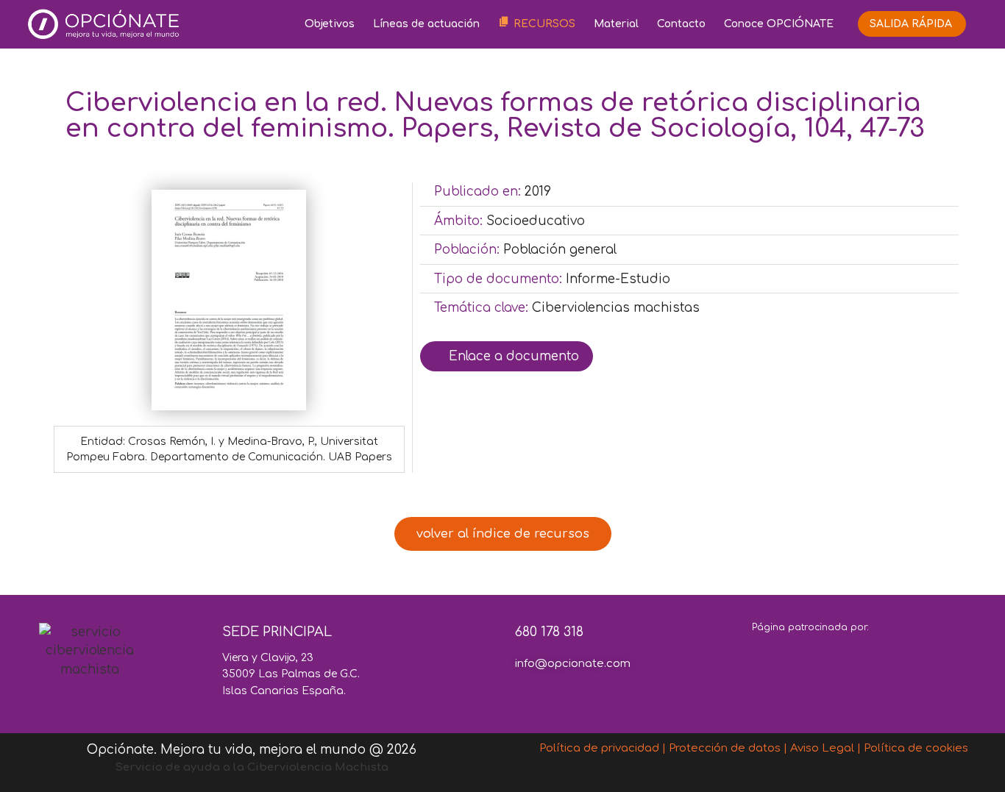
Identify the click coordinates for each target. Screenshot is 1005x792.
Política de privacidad (599, 748)
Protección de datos (725, 748)
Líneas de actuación (426, 23)
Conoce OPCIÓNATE (779, 23)
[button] (502, 534)
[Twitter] (537, 696)
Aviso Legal (822, 748)
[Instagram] (579, 696)
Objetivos (330, 23)
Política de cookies (916, 748)
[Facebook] (495, 696)
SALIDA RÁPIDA (911, 23)
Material (616, 23)
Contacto (681, 23)
